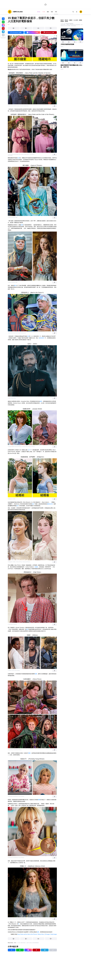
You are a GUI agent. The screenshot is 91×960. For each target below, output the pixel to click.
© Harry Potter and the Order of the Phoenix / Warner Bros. (18, 154)
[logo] (15, 11)
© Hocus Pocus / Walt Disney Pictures (15, 749)
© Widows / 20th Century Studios (14, 670)
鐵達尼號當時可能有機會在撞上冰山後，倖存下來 (71, 66)
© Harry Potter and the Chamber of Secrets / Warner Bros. (18, 105)
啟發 (41, 401)
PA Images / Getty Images (51, 934)
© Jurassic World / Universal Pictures (14, 446)
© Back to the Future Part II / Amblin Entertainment (17, 332)
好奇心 (62, 46)
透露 (29, 753)
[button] (63, 42)
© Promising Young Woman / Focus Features (16, 796)
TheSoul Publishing (69, 23)
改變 (36, 673)
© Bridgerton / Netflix (11, 498)
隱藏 (39, 799)
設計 (33, 504)
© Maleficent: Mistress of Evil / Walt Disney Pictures (17, 918)
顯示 (15, 285)
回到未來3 (41, 338)
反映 (22, 224)
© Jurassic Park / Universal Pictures (28, 446)
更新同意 (66, 21)
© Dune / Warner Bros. (12, 398)
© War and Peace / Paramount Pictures (23, 561)
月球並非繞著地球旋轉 (67, 44)
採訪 (27, 629)
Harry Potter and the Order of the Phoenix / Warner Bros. (30, 934)
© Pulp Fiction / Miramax (12, 624)
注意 (19, 157)
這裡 (38, 932)
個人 (39, 11)
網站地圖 (62, 21)
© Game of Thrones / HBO (12, 217)
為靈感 (36, 566)
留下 (29, 449)
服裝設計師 (50, 504)
